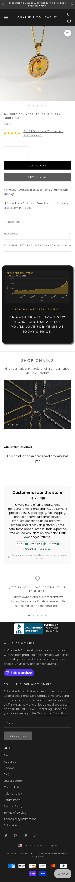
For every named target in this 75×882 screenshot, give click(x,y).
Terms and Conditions (52, 713)
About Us (10, 762)
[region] (37, 592)
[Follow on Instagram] (16, 836)
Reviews (9, 768)
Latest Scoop (13, 781)
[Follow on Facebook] (6, 836)
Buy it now (37, 177)
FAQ (6, 774)
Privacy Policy (13, 806)
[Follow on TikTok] (36, 836)
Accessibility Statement (20, 819)
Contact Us (11, 787)
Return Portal (12, 800)
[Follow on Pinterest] (26, 836)
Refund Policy (13, 794)
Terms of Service (15, 813)
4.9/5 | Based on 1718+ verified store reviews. (43, 133)
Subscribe (18, 736)
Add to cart (37, 165)
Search (8, 755)
